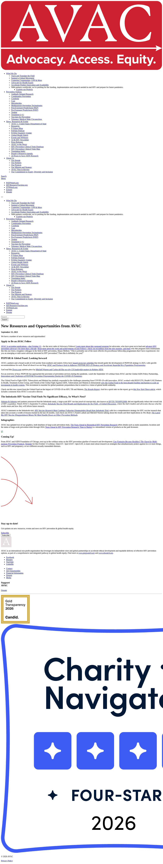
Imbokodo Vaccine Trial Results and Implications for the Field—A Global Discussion (82, 404)
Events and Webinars (19, 137)
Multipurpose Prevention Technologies (26, 105)
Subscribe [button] (5, 533)
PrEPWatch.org (12, 183)
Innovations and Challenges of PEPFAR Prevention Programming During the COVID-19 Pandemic (41, 376)
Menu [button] (3, 178)
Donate (9, 192)
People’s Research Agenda (22, 153)
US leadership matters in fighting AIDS (87, 369)
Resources (15, 126)
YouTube (9, 562)
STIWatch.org (11, 187)
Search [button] (3, 176)
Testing (14, 112)
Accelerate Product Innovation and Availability (30, 85)
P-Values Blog (17, 128)
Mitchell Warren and (44, 369)
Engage (9, 190)
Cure (13, 101)
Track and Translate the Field (23, 76)
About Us (10, 158)
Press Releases (17, 142)
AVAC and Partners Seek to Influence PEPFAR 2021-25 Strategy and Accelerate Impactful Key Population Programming (96, 365)
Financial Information (14, 573)
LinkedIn (9, 564)
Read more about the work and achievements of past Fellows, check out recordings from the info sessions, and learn (84, 349)
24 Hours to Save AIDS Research (24, 156)
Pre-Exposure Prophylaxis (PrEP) (24, 110)
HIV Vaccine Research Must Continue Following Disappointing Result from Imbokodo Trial (71, 410)
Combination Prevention (21, 96)
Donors (9, 575)
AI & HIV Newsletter (20, 140)
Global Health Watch (19, 135)
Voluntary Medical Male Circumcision (26, 119)
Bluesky (9, 560)
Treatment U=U (17, 115)
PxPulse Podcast (17, 131)
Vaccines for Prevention (20, 117)
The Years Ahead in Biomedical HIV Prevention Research (94, 425)
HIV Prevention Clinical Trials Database (27, 147)
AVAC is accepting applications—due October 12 (21, 346)
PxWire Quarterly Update (21, 133)
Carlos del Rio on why (62, 369)
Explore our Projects (24, 89)
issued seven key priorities (83, 363)
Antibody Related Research (22, 94)
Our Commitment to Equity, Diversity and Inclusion (32, 172)
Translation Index (18, 151)
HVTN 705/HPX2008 (118, 401)
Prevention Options (14, 92)
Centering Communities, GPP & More (26, 80)
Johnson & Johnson (9, 401)
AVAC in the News (19, 144)
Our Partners (16, 163)
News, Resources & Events (17, 121)
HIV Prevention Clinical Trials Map (25, 149)
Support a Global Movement (22, 78)
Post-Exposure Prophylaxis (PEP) (24, 108)
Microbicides (16, 103)
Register (28, 444)
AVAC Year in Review (20, 169)
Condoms (15, 99)
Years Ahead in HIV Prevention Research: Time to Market (68, 427)
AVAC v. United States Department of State (28, 124)
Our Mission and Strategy (21, 167)
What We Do (11, 73)
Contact (9, 568)
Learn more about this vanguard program (92, 346)
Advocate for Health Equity (22, 83)
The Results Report (92, 389)
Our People (15, 160)
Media (8, 578)
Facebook (10, 557)
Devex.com (16, 369)
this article (144, 389)
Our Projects (16, 165)
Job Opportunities (13, 571)
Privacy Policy (7, 861)
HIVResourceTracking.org (17, 185)
